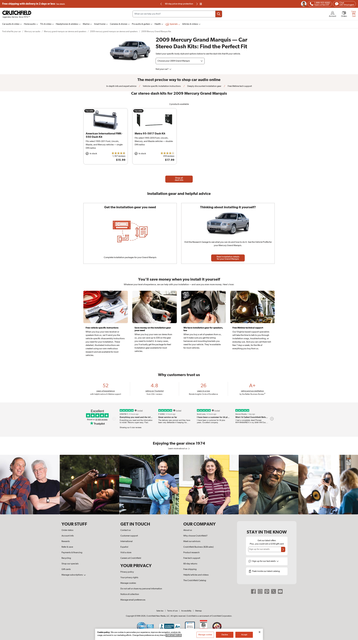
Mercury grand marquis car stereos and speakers (65, 31)
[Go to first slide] (196, 4)
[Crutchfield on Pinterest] (267, 591)
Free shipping (33, 4)
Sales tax (159, 611)
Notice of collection (129, 594)
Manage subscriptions (72, 575)
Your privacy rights (129, 577)
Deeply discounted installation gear (204, 86)
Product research (191, 553)
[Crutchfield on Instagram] (260, 591)
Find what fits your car (11, 31)
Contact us (125, 530)
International (126, 541)
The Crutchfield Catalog (194, 580)
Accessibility (186, 611)
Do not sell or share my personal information (141, 589)
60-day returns (179, 4)
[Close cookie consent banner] (259, 632)
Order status (67, 530)
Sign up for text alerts (264, 561)
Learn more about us (178, 449)
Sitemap (198, 611)
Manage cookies (128, 583)
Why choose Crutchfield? (195, 536)
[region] (179, 484)
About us (187, 530)
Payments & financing (72, 553)
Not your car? (162, 69)
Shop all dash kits (179, 179)
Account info (68, 536)
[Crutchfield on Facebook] (253, 591)
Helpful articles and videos (196, 575)
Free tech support (191, 558)
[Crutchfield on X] (273, 591)
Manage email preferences (132, 600)
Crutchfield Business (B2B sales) (198, 547)
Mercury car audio (32, 31)
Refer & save (67, 547)
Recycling (66, 558)
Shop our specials (70, 564)
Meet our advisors (191, 541)
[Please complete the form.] (283, 549)
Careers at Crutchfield (130, 558)
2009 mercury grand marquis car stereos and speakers (114, 31)
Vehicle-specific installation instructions (161, 86)
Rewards (66, 541)
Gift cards (66, 569)
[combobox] (177, 14)
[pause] (201, 4)
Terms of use (172, 611)
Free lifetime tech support (239, 86)
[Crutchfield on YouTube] (280, 591)
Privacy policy (127, 572)
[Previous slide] (161, 4)
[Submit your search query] (218, 14)
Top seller (89, 111)
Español (124, 547)
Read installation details (228, 258)
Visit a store (125, 553)
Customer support (129, 536)
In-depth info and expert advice (121, 86)
